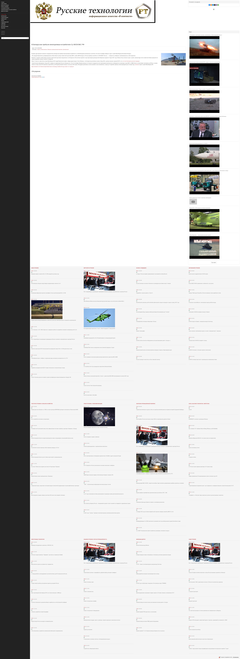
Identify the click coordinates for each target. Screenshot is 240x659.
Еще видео (214, 262)
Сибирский (3, 23)
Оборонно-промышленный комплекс (54, 49)
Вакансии (3, 32)
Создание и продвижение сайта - (230, 657)
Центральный (3, 16)
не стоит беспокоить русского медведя (131, 61)
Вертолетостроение (5, 5)
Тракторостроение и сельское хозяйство (8, 9)
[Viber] (216, 5)
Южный (2, 20)
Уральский (3, 24)
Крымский (3, 27)
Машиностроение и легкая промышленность (95, 539)
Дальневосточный (4, 26)
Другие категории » (4, 11)
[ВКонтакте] (209, 5)
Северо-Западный (4, 17)
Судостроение (192, 539)
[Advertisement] (67, 32)
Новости (39, 49)
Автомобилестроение (5, 8)
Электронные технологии (37, 539)
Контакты (3, 34)
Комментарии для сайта (38, 77)
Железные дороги (140, 539)
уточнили (137, 64)
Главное (2, 2)
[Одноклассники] (211, 5)
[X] (214, 5)
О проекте (3, 31)
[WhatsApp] (218, 5)
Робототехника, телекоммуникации (93, 403)
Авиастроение (4, 3)
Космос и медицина (4, 6)
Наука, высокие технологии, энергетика (199, 403)
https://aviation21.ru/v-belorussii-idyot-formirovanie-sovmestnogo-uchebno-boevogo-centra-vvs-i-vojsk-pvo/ (53, 66)
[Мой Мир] (213, 5)
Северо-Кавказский (4, 22)
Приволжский (3, 19)
